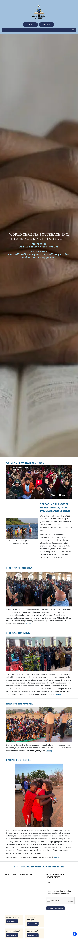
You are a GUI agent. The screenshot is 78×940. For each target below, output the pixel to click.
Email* (48, 882)
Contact (30, 24)
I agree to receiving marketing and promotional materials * (59, 892)
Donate (46, 24)
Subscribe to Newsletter (55, 908)
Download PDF (12, 921)
